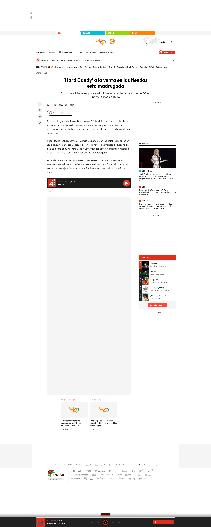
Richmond (76, 477)
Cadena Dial (120, 474)
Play (105, 522)
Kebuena (147, 474)
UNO (94, 474)
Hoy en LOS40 (91, 52)
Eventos (79, 52)
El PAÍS (77, 471)
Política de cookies (99, 465)
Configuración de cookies (117, 465)
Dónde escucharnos (151, 465)
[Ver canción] (145, 265)
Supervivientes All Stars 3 (104, 67)
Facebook (39, 104)
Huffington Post (80, 474)
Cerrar (173, 60)
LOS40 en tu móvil (135, 465)
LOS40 (61, 33)
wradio (101, 474)
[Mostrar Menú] (38, 42)
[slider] (105, 517)
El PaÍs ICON (111, 477)
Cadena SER (124, 471)
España (162, 42)
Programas (67, 52)
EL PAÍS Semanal (129, 474)
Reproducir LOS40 (126, 183)
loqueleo (131, 477)
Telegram (39, 123)
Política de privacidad (83, 465)
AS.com (132, 471)
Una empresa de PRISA (56, 473)
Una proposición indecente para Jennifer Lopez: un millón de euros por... (103, 423)
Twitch (115, 439)
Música (52, 52)
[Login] (172, 42)
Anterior (91, 522)
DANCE (111, 33)
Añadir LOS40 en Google (62, 113)
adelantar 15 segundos (113, 522)
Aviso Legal (57, 465)
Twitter (39, 110)
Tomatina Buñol (147, 67)
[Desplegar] (105, 514)
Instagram (91, 439)
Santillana (101, 471)
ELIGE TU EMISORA (162, 522)
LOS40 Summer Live (107, 52)
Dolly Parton (85, 67)
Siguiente (119, 522)
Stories (120, 439)
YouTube (101, 439)
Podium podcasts (100, 477)
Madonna (50, 191)
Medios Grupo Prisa (56, 479)
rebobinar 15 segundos (97, 522)
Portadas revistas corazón (66, 67)
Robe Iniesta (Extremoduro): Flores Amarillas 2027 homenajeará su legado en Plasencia (157, 192)
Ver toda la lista (156, 305)
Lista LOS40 (40, 52)
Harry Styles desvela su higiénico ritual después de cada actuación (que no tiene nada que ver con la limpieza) (156, 206)
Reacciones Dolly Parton (127, 67)
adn (140, 471)
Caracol (149, 471)
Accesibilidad (68, 465)
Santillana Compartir (114, 471)
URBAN (135, 33)
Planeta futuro (138, 474)
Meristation (143, 477)
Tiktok (96, 439)
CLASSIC (86, 33)
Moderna (88, 477)
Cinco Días (110, 474)
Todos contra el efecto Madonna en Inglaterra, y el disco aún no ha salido (72, 423)
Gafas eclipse (161, 67)
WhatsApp (39, 116)
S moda (120, 477)
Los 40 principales (89, 471)
